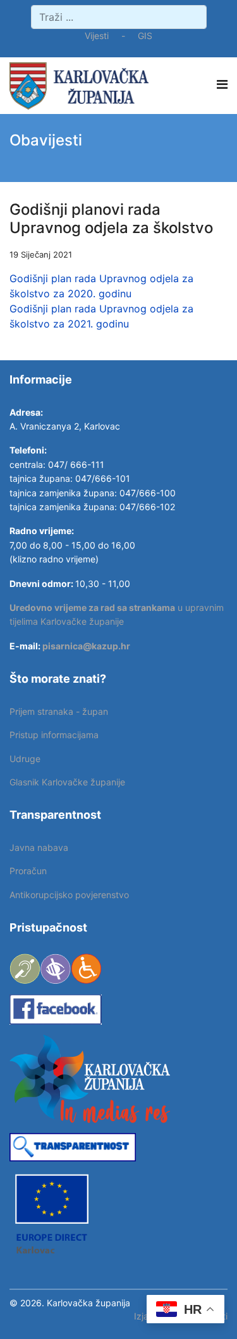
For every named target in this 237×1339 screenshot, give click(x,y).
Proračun (28, 870)
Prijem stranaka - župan (58, 711)
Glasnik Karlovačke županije (67, 782)
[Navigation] (222, 84)
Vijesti (97, 35)
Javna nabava (38, 847)
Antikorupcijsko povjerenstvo (69, 894)
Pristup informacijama (54, 734)
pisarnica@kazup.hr (86, 646)
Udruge (24, 758)
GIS (145, 35)
